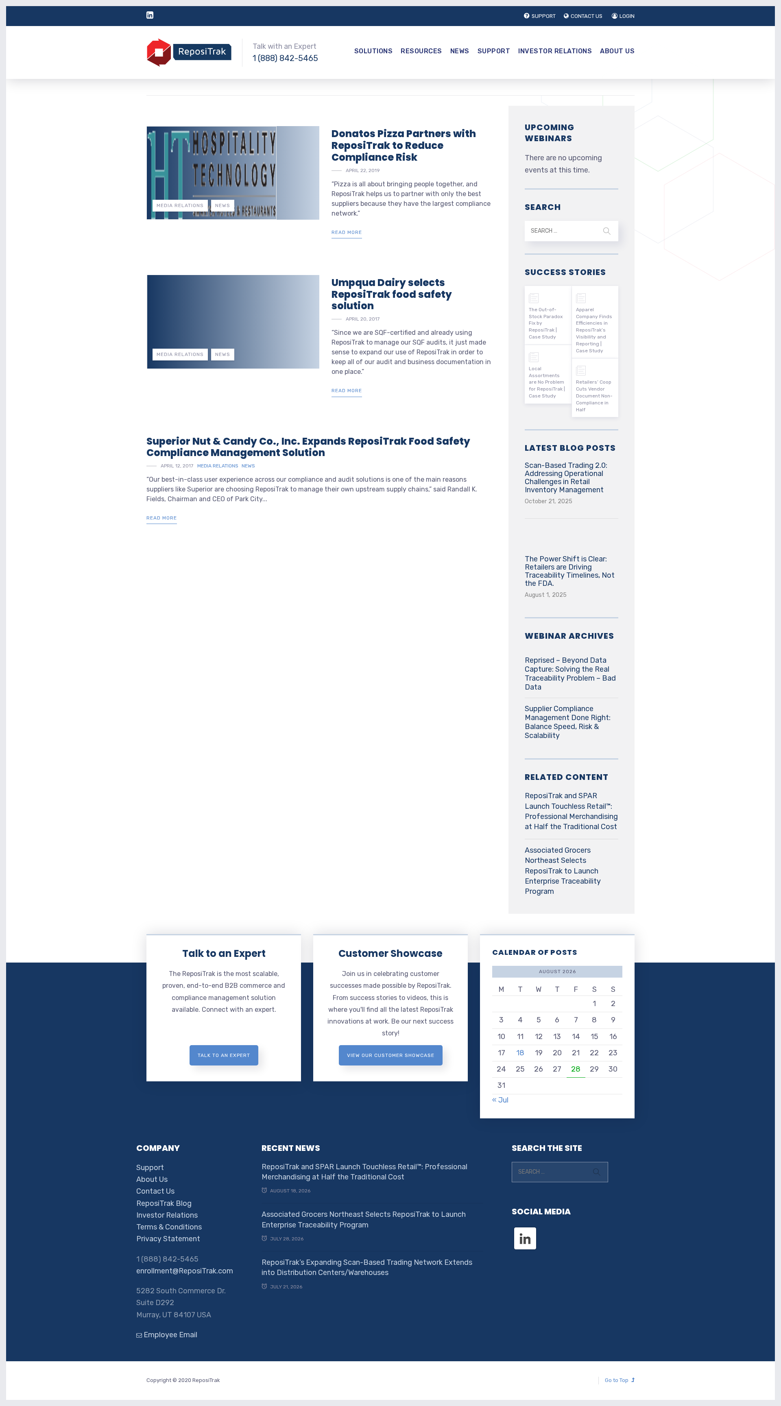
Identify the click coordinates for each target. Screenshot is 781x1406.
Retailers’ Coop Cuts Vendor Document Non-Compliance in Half (594, 395)
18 (520, 1052)
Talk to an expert (224, 1055)
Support (494, 51)
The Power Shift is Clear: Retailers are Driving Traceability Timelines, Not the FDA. (570, 571)
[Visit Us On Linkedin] (525, 1231)
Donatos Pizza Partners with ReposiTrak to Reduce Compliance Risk (404, 145)
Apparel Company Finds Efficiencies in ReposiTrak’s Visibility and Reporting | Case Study (594, 330)
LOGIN (627, 16)
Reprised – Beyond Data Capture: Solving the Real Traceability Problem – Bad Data (570, 674)
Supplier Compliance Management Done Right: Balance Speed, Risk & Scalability (568, 722)
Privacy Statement (168, 1238)
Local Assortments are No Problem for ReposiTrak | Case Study (547, 382)
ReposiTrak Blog (164, 1203)
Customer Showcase (390, 953)
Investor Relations (555, 51)
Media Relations (180, 205)
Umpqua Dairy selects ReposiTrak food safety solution (392, 294)
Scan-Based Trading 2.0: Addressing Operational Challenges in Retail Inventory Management (566, 477)
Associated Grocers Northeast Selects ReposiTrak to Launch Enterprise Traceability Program (563, 871)
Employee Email (169, 1334)
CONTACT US (586, 16)
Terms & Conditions (169, 1227)
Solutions (373, 51)
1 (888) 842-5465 (285, 58)
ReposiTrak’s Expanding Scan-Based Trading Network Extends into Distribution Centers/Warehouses (367, 1267)
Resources (421, 51)
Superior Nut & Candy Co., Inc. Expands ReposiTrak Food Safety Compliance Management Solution (308, 447)
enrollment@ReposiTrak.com (184, 1270)
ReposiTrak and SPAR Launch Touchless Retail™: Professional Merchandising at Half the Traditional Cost (571, 811)
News (459, 51)
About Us (617, 51)
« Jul (500, 1100)
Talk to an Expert (224, 953)
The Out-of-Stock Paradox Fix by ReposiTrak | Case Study (546, 323)
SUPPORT (544, 16)
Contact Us (155, 1191)
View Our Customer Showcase (390, 1055)
